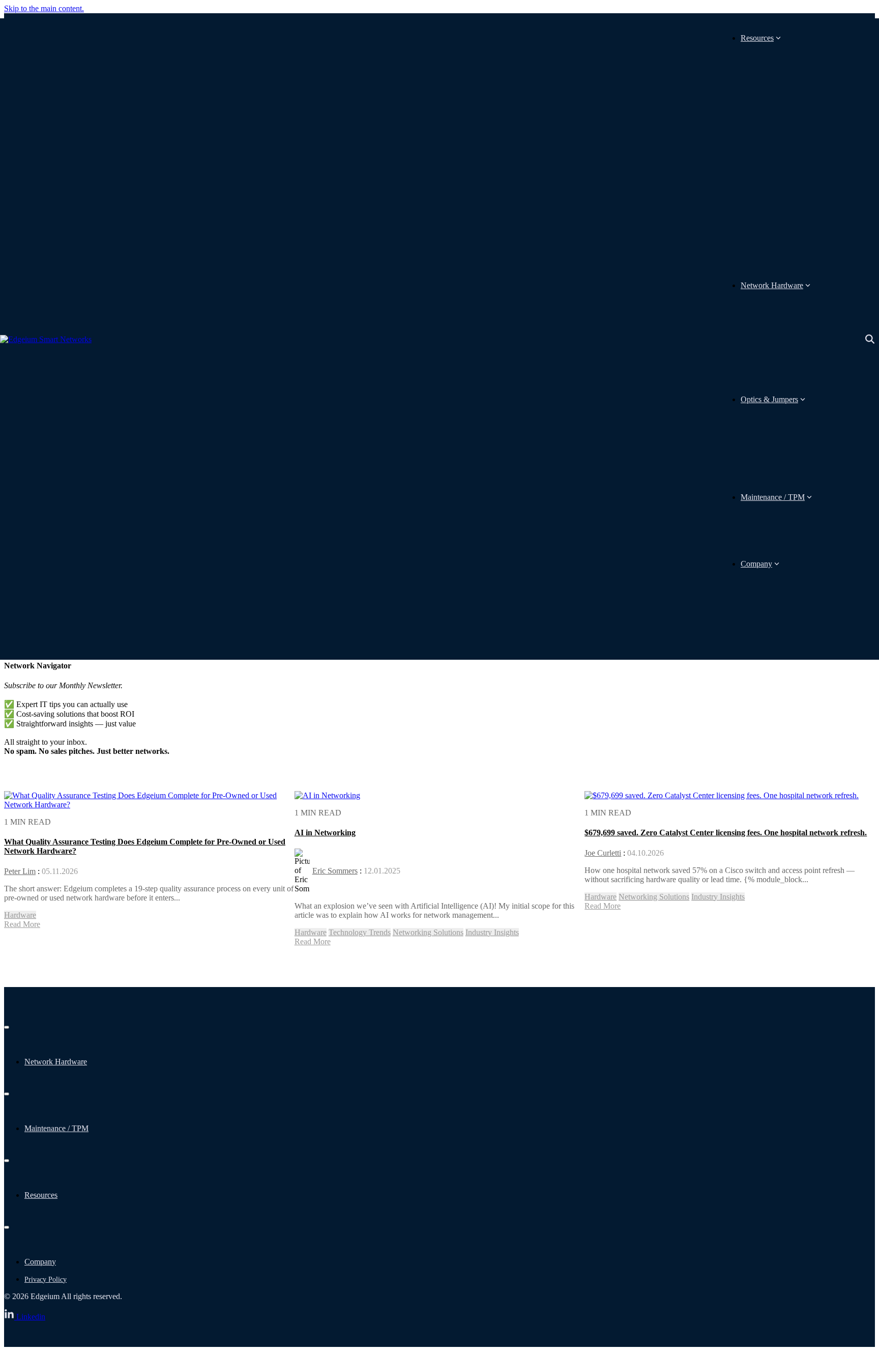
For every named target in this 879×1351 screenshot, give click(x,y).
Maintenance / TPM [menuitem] (56, 1128)
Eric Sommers (335, 870)
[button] (24, 1316)
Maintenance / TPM (773, 497)
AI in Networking (325, 832)
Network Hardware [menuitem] (55, 1061)
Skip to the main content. (44, 8)
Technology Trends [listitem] (360, 932)
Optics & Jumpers (769, 399)
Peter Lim (20, 871)
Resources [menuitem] (40, 1195)
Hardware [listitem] (20, 915)
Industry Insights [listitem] (492, 932)
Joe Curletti (602, 853)
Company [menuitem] (40, 1261)
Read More (22, 924)
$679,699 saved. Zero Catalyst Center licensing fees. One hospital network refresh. (725, 832)
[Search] (869, 339)
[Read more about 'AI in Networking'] (327, 795)
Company (756, 563)
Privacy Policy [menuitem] (45, 1279)
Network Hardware (772, 285)
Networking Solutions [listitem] (428, 932)
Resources (757, 38)
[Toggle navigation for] (6, 1027)
